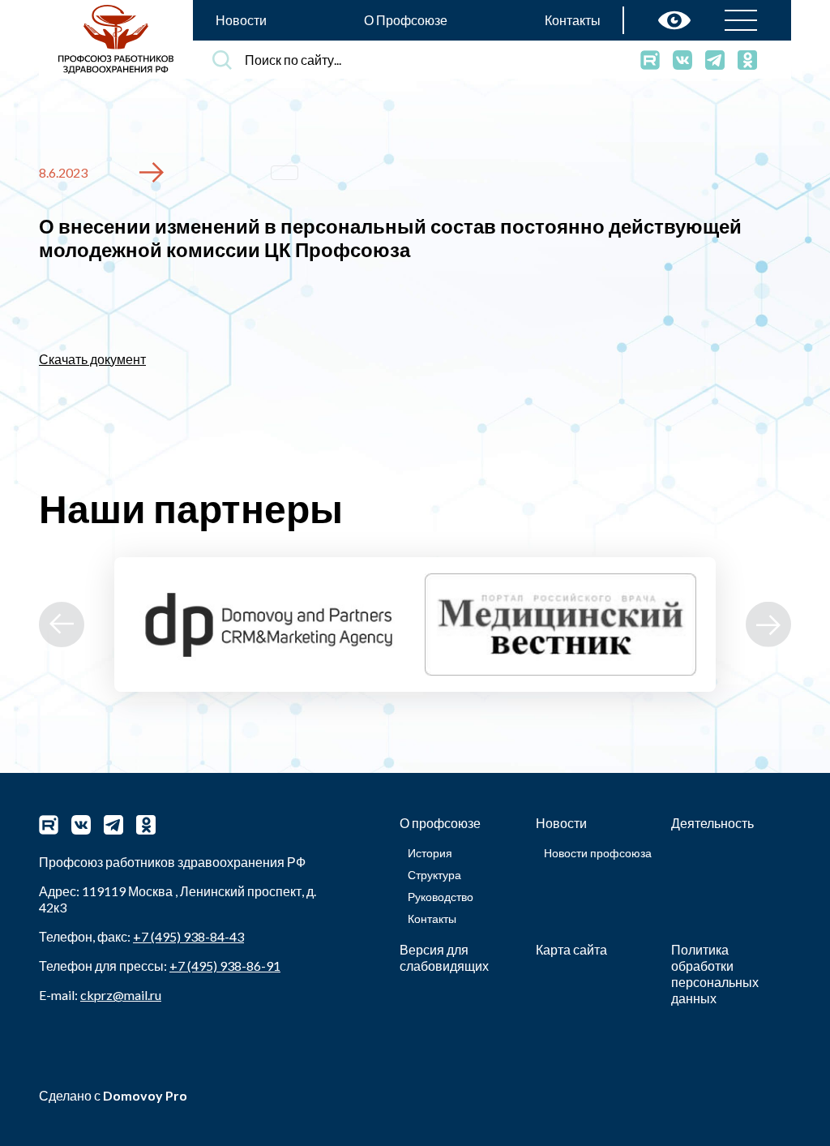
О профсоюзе (440, 823)
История (430, 853)
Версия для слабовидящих (444, 957)
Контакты (573, 20)
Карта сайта (571, 949)
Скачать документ (92, 359)
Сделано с (113, 1095)
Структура (434, 875)
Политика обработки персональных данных (715, 974)
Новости (241, 20)
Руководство (440, 896)
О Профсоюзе (405, 20)
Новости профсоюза (598, 853)
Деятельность (712, 823)
